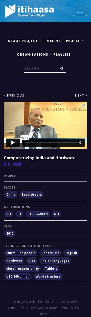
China (10, 194)
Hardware (14, 261)
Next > (81, 95)
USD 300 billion (18, 276)
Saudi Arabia (31, 194)
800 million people (20, 253)
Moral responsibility (22, 268)
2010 (9, 233)
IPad (31, 261)
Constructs (50, 253)
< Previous (14, 95)
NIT (56, 214)
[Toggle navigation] (80, 11)
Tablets (51, 268)
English (71, 253)
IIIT (8, 214)
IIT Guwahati (38, 214)
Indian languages (55, 261)
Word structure (48, 276)
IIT (19, 214)
